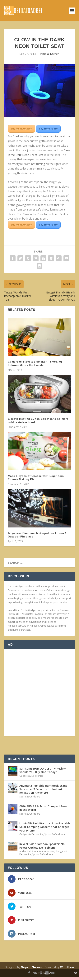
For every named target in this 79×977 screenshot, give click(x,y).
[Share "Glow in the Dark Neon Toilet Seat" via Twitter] (20, 258)
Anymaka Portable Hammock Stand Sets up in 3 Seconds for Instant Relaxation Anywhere (43, 789)
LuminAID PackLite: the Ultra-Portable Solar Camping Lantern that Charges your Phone (44, 827)
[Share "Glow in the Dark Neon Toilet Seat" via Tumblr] (28, 258)
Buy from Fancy (48, 128)
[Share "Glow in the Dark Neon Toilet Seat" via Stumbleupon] (59, 258)
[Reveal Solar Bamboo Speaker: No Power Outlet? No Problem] (12, 846)
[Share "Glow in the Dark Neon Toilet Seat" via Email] (66, 258)
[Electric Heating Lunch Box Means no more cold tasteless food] (39, 394)
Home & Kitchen (49, 54)
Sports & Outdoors (29, 796)
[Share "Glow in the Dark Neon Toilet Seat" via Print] (39, 266)
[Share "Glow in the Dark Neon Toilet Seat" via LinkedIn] (43, 258)
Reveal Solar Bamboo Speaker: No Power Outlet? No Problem (42, 845)
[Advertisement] (39, 692)
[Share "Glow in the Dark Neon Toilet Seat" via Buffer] (51, 258)
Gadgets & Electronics (31, 775)
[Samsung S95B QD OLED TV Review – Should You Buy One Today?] (12, 771)
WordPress (67, 967)
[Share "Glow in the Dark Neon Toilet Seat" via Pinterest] (36, 258)
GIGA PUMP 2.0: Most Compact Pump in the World (43, 808)
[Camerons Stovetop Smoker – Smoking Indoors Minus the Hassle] (39, 337)
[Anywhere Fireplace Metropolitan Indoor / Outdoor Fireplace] (39, 508)
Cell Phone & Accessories (40, 851)
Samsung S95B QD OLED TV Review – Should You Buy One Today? (43, 770)
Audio (22, 851)
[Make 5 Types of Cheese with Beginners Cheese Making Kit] (39, 451)
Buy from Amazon (21, 128)
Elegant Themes (31, 967)
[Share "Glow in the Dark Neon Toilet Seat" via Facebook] (12, 258)
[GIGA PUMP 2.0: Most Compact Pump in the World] (12, 809)
